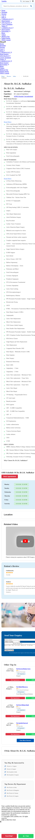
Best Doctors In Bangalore (13, 790)
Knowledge (5, 31)
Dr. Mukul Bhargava (22, 687)
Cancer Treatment (6, 24)
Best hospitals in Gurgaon (13, 775)
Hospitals (4, 12)
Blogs (3, 33)
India (3, 17)
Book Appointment (9, 476)
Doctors (3, 14)
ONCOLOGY (6, 22)
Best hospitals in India (12, 772)
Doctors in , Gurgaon (12, 766)
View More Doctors (25, 740)
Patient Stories (5, 38)
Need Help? (9, 836)
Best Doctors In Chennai (12, 793)
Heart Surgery (5, 21)
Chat (27, 836)
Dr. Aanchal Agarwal (22, 723)
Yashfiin (4, 1)
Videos (3, 35)
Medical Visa (5, 36)
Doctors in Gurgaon (11, 769)
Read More (7, 122)
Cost (3, 16)
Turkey (3, 26)
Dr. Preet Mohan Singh (22, 705)
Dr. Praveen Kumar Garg (23, 668)
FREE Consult (5, 40)
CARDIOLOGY (6, 19)
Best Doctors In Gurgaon (12, 796)
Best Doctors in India (12, 787)
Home (3, 10)
